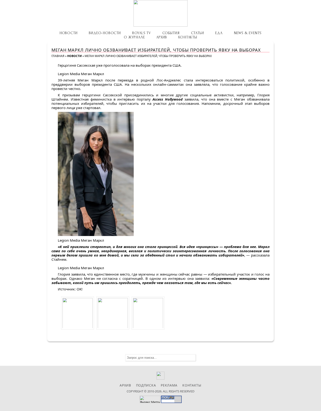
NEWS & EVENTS (248, 33)
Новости (68, 33)
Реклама (169, 385)
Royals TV (141, 33)
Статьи (197, 33)
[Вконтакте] (161, 378)
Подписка (146, 385)
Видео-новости (105, 33)
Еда (218, 33)
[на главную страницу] (160, 13)
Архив (161, 37)
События (171, 33)
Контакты (187, 37)
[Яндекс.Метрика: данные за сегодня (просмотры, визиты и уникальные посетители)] (150, 399)
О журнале (134, 37)
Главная (57, 56)
